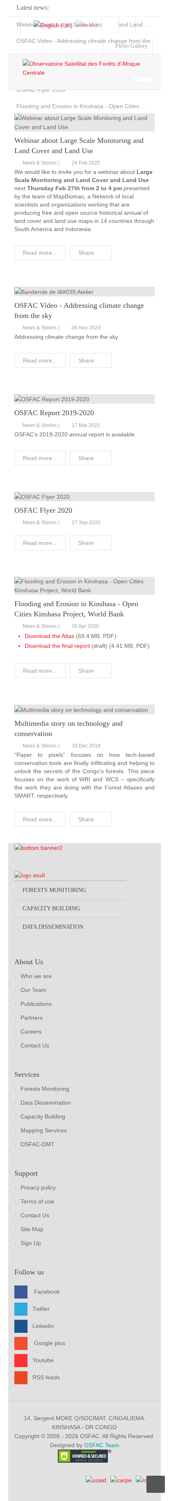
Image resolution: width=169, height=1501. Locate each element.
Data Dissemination (46, 1102)
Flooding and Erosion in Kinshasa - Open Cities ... (81, 106)
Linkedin (43, 1326)
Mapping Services (44, 1130)
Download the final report (57, 646)
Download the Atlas (49, 636)
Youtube (43, 1360)
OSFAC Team (101, 1445)
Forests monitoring (54, 890)
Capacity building (51, 908)
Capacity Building (43, 1116)
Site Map (32, 1229)
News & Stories (40, 163)
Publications (36, 1004)
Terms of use (37, 1201)
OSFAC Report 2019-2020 (54, 413)
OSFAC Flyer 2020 (40, 90)
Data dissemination (53, 927)
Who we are (36, 976)
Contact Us (35, 1045)
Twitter (41, 1308)
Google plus (49, 1343)
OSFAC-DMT (38, 1144)
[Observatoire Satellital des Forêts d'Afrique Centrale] (89, 68)
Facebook (47, 1291)
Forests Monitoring (45, 1088)
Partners (32, 1017)
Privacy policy (38, 1187)
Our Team (33, 990)
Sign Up (31, 1243)
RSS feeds (46, 1377)
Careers (31, 1031)
